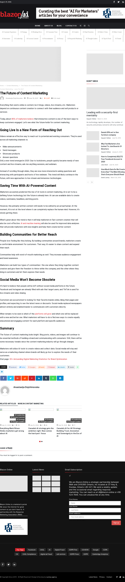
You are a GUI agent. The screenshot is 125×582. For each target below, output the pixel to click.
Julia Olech (104, 165)
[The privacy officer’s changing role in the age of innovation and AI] (55, 489)
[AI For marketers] (14, 10)
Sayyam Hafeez (91, 119)
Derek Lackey (105, 177)
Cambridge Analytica (100, 554)
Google (96, 550)
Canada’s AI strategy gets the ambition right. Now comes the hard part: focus (41, 431)
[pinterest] (32, 378)
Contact (109, 577)
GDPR (85, 554)
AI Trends (118, 38)
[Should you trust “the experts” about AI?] (46, 489)
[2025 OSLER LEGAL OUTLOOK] (55, 483)
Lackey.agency (51, 577)
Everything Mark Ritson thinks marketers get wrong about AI (12, 431)
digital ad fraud (46, 554)
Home (2, 85)
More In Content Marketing (31, 404)
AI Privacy (60, 38)
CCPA (105, 550)
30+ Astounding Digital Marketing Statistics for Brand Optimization (38, 359)
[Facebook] (114, 2)
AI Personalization (47, 38)
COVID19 (85, 550)
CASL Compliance (29, 554)
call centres (61, 554)
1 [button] (40, 441)
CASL (42, 550)
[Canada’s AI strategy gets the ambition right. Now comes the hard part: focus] (41, 415)
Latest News (93, 577)
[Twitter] (118, 2)
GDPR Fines (74, 554)
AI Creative (75, 32)
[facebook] (3, 378)
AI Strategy (23, 32)
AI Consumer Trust (51, 32)
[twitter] (10, 378)
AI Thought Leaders (92, 38)
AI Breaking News (36, 32)
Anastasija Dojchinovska (14, 98)
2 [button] (41, 441)
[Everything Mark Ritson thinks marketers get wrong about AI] (36, 478)
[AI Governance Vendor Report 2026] (46, 483)
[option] (12, 421)
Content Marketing (12, 85)
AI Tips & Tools (106, 38)
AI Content (64, 32)
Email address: (75, 513)
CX (17, 554)
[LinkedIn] (123, 2)
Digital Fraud (59, 550)
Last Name (73, 506)
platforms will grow (43, 314)
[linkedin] (39, 378)
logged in (13, 455)
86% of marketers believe (23, 119)
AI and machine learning (31, 223)
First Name (73, 499)
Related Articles (8, 404)
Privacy (102, 577)
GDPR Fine (73, 550)
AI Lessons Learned (32, 38)
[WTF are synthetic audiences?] (36, 489)
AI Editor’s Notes (103, 32)
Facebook (32, 550)
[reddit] (24, 378)
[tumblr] (46, 378)
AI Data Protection (88, 32)
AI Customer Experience (9, 32)
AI (49, 550)
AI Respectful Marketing (74, 38)
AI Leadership (18, 38)
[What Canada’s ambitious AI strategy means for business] (36, 483)
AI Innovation (6, 38)
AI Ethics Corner (117, 32)
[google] (17, 378)
